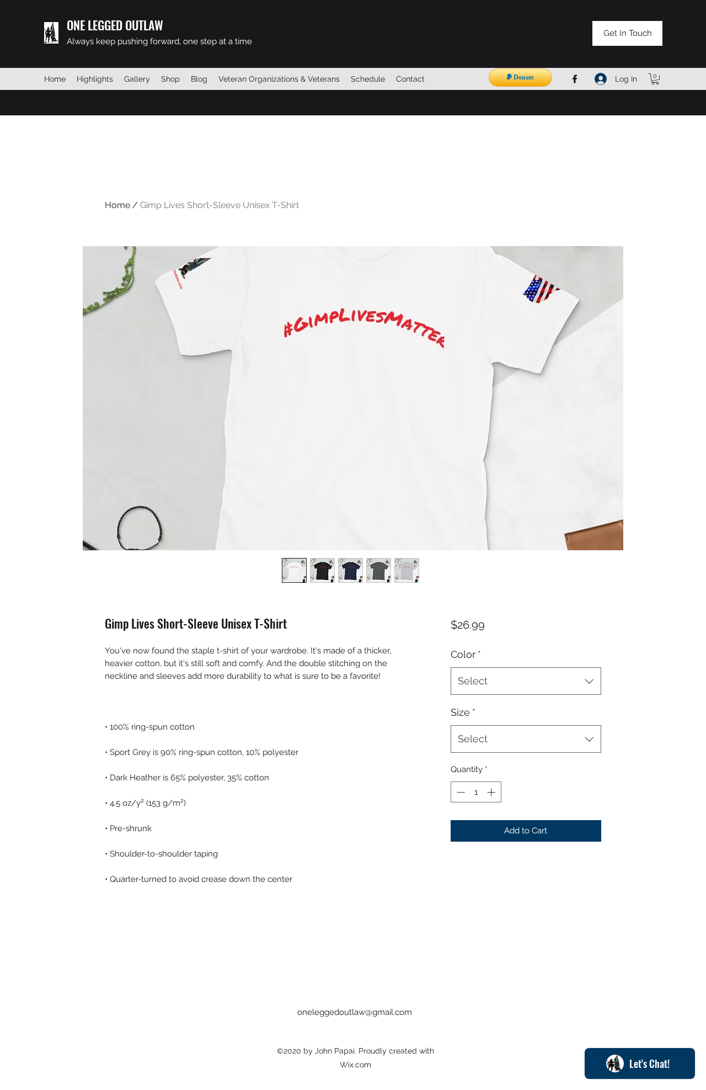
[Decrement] (459, 792)
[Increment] (492, 792)
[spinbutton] (476, 792)
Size (463, 712)
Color (466, 654)
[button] (655, 78)
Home (117, 205)
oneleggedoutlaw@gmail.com (354, 1012)
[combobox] (526, 681)
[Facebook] (574, 78)
